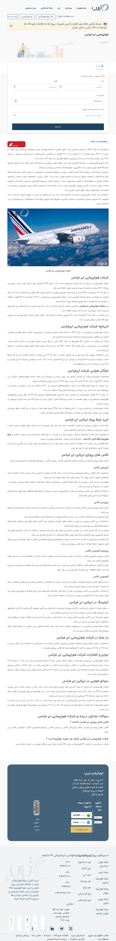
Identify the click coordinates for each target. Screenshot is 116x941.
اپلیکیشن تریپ (77, 935)
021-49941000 (67, 16)
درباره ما (47, 935)
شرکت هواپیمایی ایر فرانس (92, 306)
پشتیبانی (26, 16)
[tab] (98, 66)
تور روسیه (86, 881)
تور (59, 8)
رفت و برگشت (86, 76)
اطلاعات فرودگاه (61, 935)
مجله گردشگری (47, 8)
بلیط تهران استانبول (103, 864)
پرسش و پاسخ (22, 935)
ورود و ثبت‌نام (12, 17)
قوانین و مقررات (77, 939)
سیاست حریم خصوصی (57, 939)
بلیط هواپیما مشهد (102, 881)
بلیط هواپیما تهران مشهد (102, 911)
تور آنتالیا (86, 868)
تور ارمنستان (84, 900)
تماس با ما (36, 935)
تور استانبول (84, 862)
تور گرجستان (84, 894)
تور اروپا (87, 887)
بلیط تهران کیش (103, 901)
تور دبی (87, 875)
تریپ (90, 935)
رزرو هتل (68, 8)
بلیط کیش (103, 872)
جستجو (58, 126)
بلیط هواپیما (81, 8)
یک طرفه (98, 76)
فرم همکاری (44, 16)
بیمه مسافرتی (30, 8)
